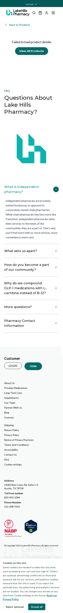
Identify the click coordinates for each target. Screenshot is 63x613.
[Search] (34, 13)
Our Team (9, 402)
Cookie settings (13, 464)
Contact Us (10, 454)
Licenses (9, 417)
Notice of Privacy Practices (19, 439)
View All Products (31, 51)
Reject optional (15, 606)
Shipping (9, 425)
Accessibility (11, 449)
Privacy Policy (11, 434)
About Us (9, 383)
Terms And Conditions (16, 444)
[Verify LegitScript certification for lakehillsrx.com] (30, 527)
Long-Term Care (13, 392)
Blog (6, 412)
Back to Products (19, 24)
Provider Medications (15, 387)
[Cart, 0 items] (40, 13)
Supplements (11, 397)
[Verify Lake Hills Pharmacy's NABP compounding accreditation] (13, 528)
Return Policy (11, 430)
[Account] (46, 13)
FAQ (6, 459)
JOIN (33, 366)
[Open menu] (53, 12)
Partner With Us (13, 407)
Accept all (37, 606)
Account (30, 4)
